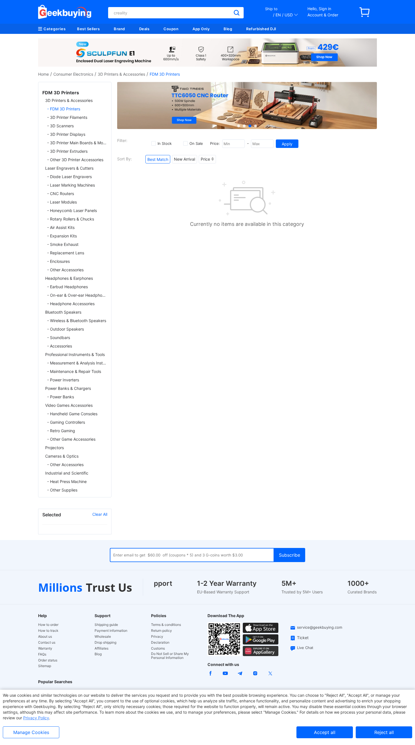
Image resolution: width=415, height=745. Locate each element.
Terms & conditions (166, 625)
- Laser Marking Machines (71, 185)
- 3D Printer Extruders (67, 151)
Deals (144, 29)
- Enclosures (58, 261)
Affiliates (101, 648)
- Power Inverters (63, 379)
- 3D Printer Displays (66, 134)
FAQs (42, 654)
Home (43, 74)
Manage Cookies (31, 732)
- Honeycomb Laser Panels (72, 210)
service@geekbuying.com (319, 627)
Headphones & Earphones (69, 278)
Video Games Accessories (69, 405)
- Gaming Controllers (66, 422)
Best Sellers (88, 29)
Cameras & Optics (61, 456)
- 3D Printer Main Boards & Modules (77, 142)
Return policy (161, 631)
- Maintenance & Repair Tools (74, 371)
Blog (228, 29)
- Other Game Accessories (71, 439)
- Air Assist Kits (61, 227)
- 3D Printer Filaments (67, 117)
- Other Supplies (62, 490)
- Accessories (59, 346)
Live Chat (305, 647)
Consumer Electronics (73, 74)
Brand (119, 29)
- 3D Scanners (60, 125)
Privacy (157, 637)
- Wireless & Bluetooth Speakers (76, 320)
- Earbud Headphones (67, 286)
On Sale (196, 143)
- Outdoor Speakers (65, 329)
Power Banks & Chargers (68, 388)
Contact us (46, 642)
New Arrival (184, 159)
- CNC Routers (60, 193)
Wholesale (103, 637)
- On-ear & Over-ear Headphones (77, 295)
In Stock (165, 143)
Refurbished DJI (261, 29)
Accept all (324, 732)
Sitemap (44, 666)
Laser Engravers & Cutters (69, 168)
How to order (48, 625)
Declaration (160, 642)
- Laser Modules (62, 202)
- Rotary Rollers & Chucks (70, 219)
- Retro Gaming (61, 430)
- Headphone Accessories (71, 303)
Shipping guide (106, 625)
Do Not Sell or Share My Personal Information (170, 656)
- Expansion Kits (62, 235)
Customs (158, 648)
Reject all (384, 732)
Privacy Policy (36, 717)
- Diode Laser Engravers (69, 176)
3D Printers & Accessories (121, 74)
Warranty (45, 648)
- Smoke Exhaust (62, 244)
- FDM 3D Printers (63, 108)
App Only (201, 29)
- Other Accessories (65, 269)
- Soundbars (58, 337)
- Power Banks (60, 396)
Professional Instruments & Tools (75, 354)
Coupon (170, 29)
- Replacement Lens (65, 252)
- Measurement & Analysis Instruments (77, 363)
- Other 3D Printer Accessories (75, 159)
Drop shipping (105, 642)
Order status (47, 660)
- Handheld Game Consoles (72, 413)
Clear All (99, 514)
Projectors (54, 447)
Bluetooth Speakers (63, 312)
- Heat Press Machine (67, 481)
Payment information (111, 631)
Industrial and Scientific (66, 473)
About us (45, 637)
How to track (48, 631)
